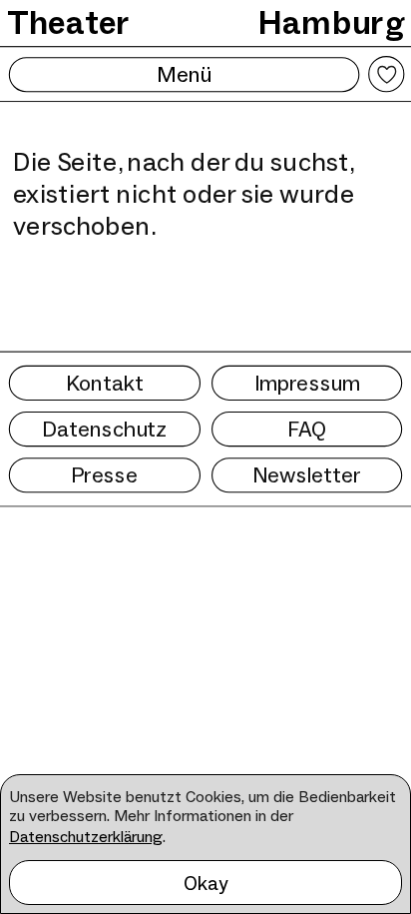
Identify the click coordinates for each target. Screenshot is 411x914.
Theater (69, 22)
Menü (184, 74)
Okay (206, 883)
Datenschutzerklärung (86, 836)
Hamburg (331, 22)
